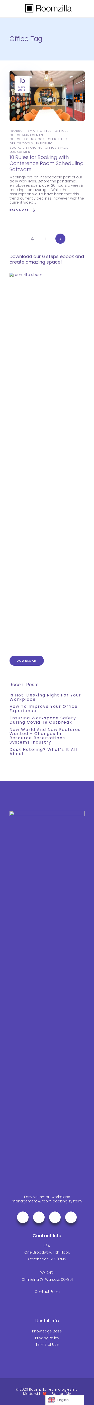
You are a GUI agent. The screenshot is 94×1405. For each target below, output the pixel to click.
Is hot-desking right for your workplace (45, 697)
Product (17, 131)
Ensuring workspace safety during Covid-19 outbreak (43, 720)
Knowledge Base (47, 1331)
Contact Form (47, 1291)
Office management (27, 135)
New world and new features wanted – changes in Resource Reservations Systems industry (45, 736)
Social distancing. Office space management (39, 150)
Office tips (58, 139)
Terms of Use (47, 1344)
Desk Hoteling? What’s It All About (43, 752)
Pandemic (44, 143)
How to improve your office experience (44, 709)
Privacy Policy (47, 1337)
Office (60, 131)
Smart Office (40, 131)
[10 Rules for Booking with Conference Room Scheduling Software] (47, 96)
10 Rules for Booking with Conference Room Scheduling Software (47, 163)
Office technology (27, 139)
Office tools (21, 143)
